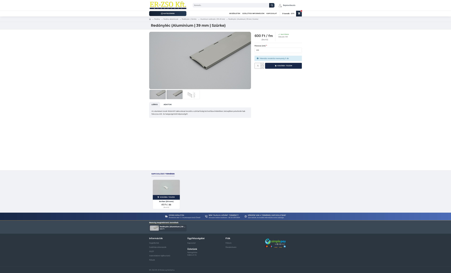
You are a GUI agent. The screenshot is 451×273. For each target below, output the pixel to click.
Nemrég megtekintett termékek (163, 223)
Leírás (155, 104)
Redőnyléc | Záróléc (189, 19)
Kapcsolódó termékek (163, 174)
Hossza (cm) (260, 45)
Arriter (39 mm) (166, 201)
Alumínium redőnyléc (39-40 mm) (212, 19)
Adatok (168, 104)
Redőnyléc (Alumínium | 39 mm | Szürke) (173, 227)
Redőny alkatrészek (170, 19)
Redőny (157, 19)
